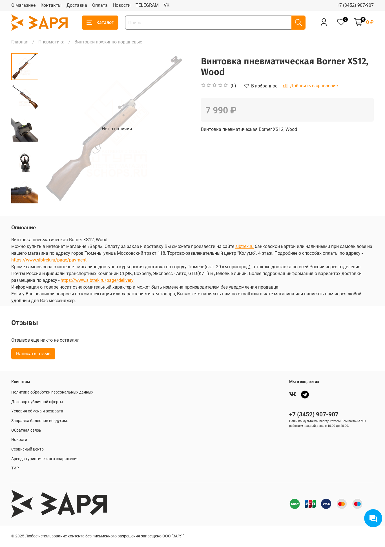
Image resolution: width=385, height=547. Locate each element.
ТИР (15, 468)
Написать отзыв (33, 353)
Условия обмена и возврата (37, 411)
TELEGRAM (147, 5)
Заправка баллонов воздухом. (39, 420)
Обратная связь (26, 430)
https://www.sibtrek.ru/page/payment (49, 260)
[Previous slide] (52, 129)
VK (166, 5)
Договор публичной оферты (37, 401)
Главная (19, 42)
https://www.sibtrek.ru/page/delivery (97, 280)
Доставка (77, 5)
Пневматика (51, 42)
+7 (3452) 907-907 (355, 5)
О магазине (23, 5)
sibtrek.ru (244, 246)
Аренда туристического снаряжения (45, 458)
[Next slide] (25, 197)
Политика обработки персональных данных (52, 392)
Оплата (100, 5)
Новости (121, 5)
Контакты (51, 5)
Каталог (105, 22)
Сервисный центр (27, 449)
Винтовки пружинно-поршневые (108, 42)
